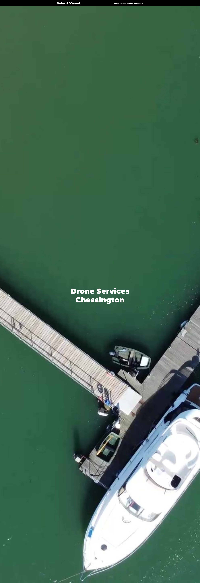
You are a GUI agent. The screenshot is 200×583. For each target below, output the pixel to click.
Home (116, 3)
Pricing (130, 3)
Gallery (123, 3)
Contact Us (138, 3)
